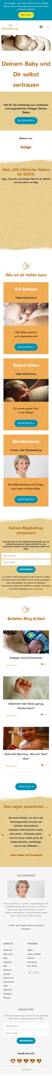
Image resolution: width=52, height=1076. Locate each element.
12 (45, 765)
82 (45, 664)
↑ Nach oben (26, 1070)
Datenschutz (38, 589)
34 (45, 715)
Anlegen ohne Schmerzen (26, 658)
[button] (41, 26)
